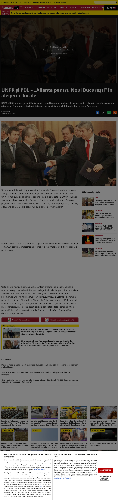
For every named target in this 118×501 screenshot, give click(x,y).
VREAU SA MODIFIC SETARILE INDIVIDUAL (105, 478)
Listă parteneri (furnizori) (62, 478)
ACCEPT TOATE (105, 470)
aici (41, 487)
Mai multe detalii (39, 469)
